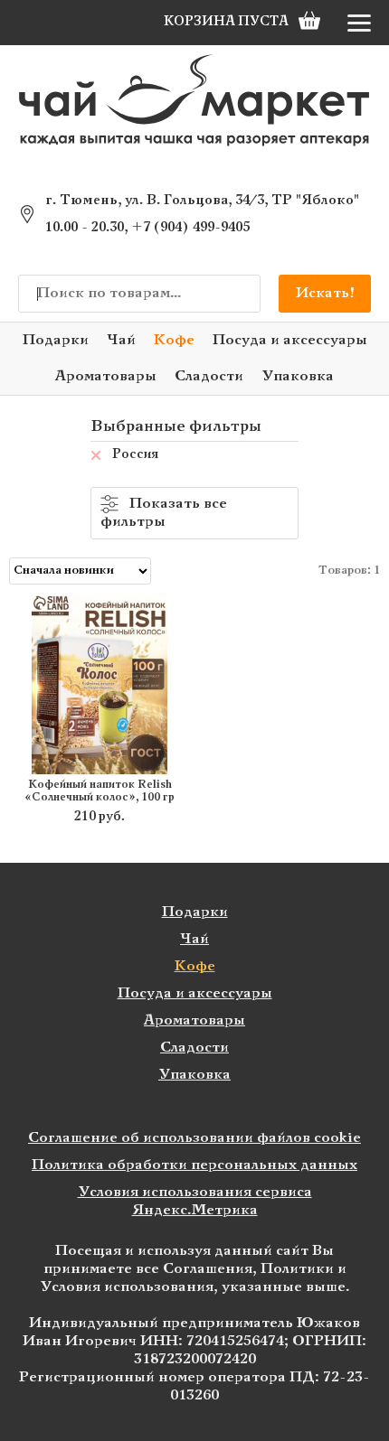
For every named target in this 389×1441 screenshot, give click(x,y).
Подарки (56, 340)
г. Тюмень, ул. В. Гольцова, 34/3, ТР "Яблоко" (202, 200)
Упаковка (297, 376)
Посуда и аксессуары (290, 340)
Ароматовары (106, 376)
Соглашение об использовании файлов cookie (194, 1138)
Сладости (209, 376)
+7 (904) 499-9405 (190, 227)
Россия (135, 455)
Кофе (174, 340)
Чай (121, 340)
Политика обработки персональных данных (194, 1165)
